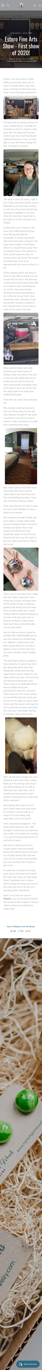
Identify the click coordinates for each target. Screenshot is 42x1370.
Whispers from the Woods (24, 59)
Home (11, 59)
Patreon (7, 898)
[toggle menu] (3, 5)
